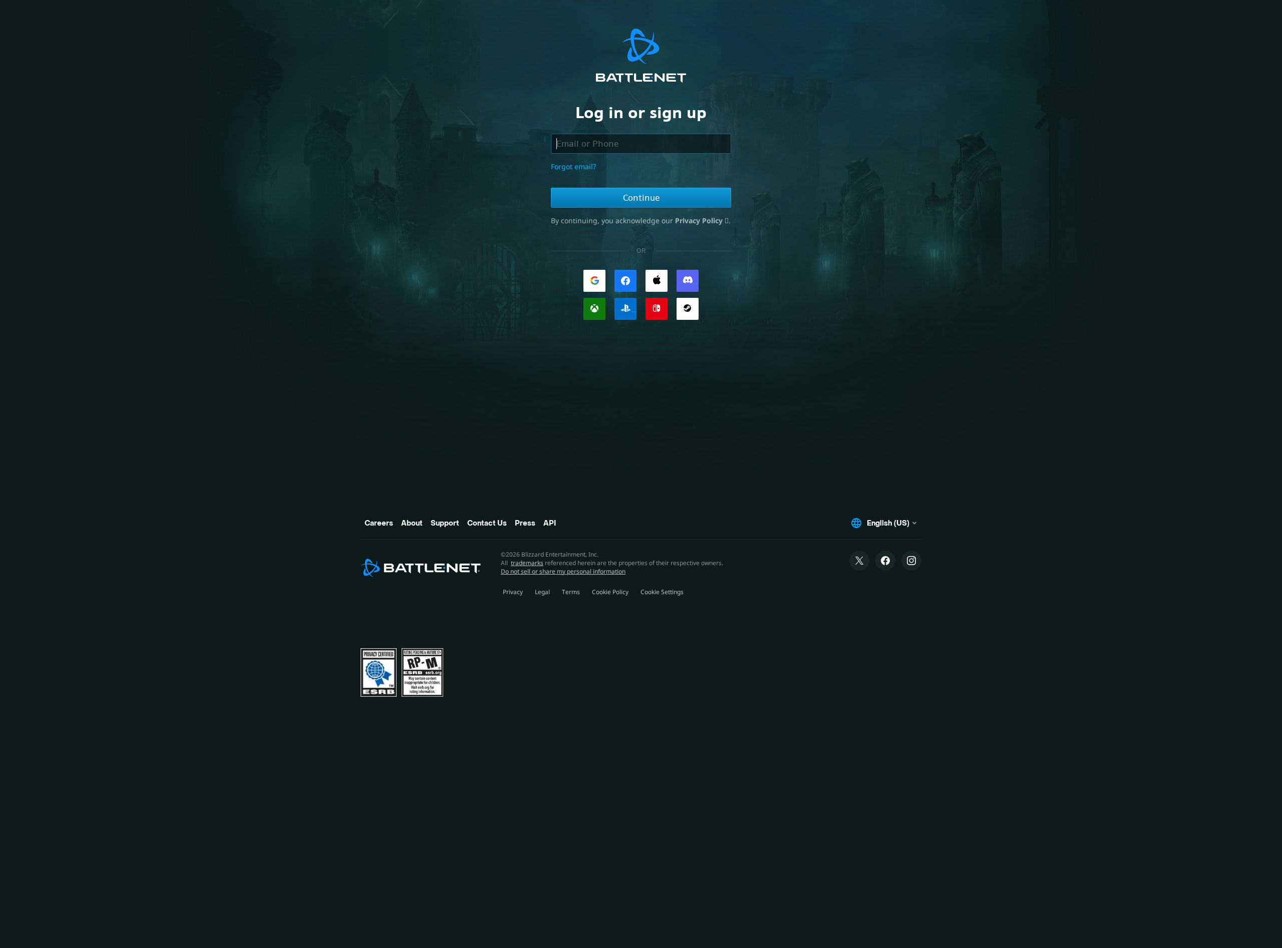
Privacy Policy (700, 220)
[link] (594, 281)
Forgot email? (573, 166)
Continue (641, 197)
